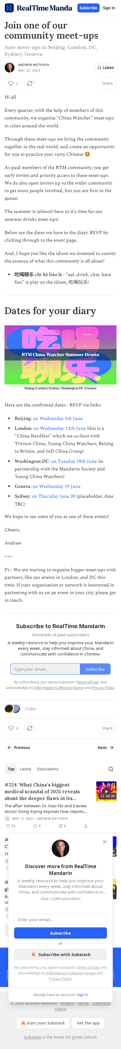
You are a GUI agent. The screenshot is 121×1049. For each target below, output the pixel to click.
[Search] (110, 769)
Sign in (109, 7)
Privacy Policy (60, 978)
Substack (32, 1037)
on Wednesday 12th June (59, 428)
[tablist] (33, 769)
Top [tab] (11, 769)
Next (102, 747)
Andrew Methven (33, 65)
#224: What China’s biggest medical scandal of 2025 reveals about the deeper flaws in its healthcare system (42, 792)
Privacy (67, 1003)
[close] (104, 841)
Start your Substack (45, 1023)
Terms (83, 1003)
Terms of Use (87, 967)
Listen (108, 67)
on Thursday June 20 (53, 496)
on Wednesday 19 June (56, 486)
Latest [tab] (26, 769)
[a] (106, 791)
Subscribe (88, 7)
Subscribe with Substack (65, 954)
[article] (60, 805)
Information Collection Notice (71, 972)
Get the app (88, 1023)
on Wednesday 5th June (58, 418)
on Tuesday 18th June (74, 461)
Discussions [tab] (47, 769)
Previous (22, 747)
